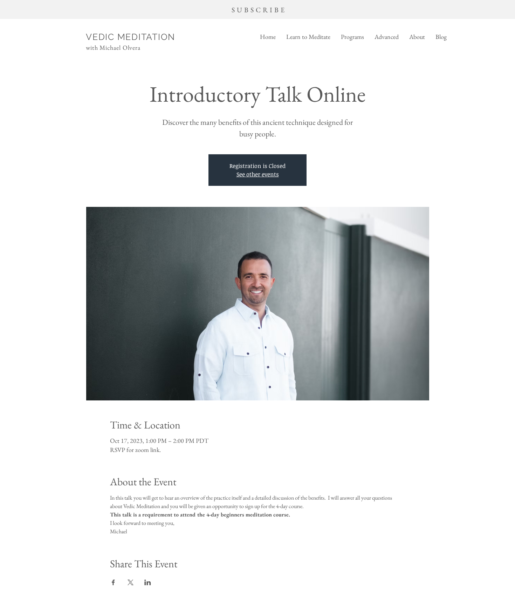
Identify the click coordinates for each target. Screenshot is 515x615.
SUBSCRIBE (259, 9)
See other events (257, 174)
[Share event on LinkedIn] (147, 582)
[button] (308, 36)
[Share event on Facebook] (113, 582)
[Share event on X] (130, 582)
